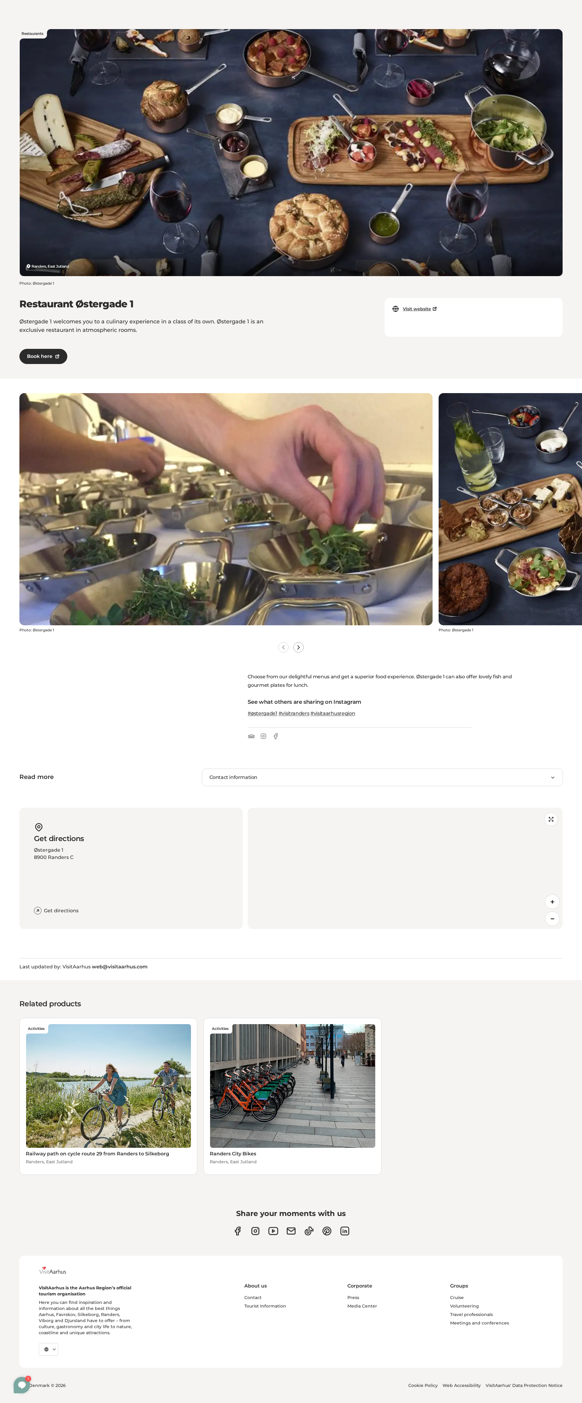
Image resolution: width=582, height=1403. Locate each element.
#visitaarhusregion (332, 713)
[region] (405, 868)
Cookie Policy (423, 1385)
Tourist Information (265, 1306)
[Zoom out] (552, 918)
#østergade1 (262, 713)
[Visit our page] (255, 1231)
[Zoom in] (552, 901)
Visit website (417, 309)
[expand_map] (551, 819)
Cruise (457, 1297)
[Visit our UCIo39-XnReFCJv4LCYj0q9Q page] (273, 1231)
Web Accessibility (462, 1385)
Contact (253, 1297)
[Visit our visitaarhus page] (237, 1231)
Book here (39, 356)
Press (353, 1297)
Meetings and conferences (479, 1323)
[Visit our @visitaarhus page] (309, 1231)
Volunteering (464, 1306)
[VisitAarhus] (57, 1270)
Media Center (362, 1306)
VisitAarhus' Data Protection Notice (524, 1385)
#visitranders (294, 713)
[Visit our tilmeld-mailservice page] (291, 1231)
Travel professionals (471, 1314)
